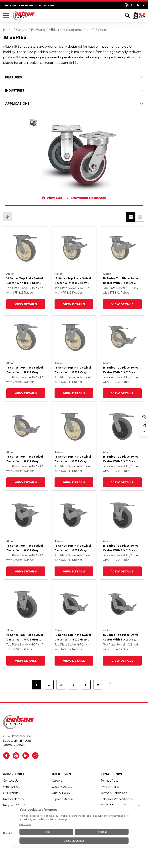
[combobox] (135, 5)
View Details (26, 304)
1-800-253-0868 (14, 745)
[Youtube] (16, 755)
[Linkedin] (25, 755)
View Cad (54, 198)
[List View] (140, 217)
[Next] (110, 684)
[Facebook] (6, 755)
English (136, 5)
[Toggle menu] (6, 16)
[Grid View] (130, 217)
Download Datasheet (88, 198)
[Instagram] (35, 755)
